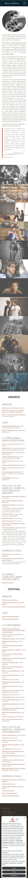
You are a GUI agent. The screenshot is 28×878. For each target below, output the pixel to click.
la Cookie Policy (12, 863)
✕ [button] (24, 818)
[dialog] (14, 847)
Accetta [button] (14, 868)
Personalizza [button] (14, 875)
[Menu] (24, 3)
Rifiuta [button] (14, 872)
